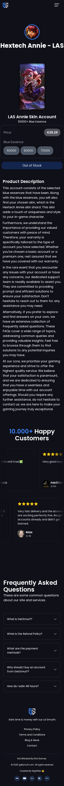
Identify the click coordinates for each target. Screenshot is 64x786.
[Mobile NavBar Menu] (57, 4)
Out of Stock (32, 165)
